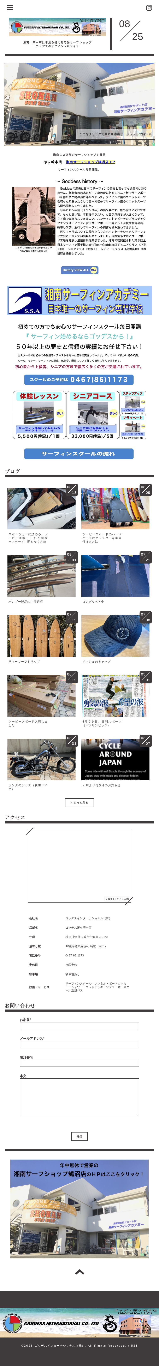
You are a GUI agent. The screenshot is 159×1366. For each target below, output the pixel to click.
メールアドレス (32, 1038)
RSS (134, 1345)
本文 (23, 1076)
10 (107, 142)
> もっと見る (79, 802)
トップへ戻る (79, 1272)
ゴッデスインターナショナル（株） (60, 1345)
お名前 (25, 1020)
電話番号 (26, 1057)
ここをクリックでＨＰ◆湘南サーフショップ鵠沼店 (115, 134)
